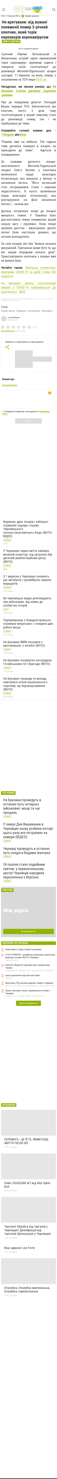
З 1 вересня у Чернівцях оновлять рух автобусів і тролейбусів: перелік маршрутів (27, 580)
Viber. (23, 135)
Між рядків (15, 910)
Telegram (8, 135)
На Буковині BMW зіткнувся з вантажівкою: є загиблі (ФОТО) (24, 644)
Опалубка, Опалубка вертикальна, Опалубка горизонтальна (27, 1289)
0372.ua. (41, 79)
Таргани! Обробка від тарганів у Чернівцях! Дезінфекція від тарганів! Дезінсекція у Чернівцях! (27, 1230)
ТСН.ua (4, 307)
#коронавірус (47, 311)
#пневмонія (21, 311)
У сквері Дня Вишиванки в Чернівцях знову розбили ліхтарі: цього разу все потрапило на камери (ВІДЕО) (28, 830)
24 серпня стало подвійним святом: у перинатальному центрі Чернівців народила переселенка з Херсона (24, 870)
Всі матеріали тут (28, 931)
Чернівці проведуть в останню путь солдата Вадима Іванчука (26, 850)
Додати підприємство (28, 1003)
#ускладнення (34, 311)
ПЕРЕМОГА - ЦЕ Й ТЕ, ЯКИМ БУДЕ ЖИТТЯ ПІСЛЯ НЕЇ (26, 1141)
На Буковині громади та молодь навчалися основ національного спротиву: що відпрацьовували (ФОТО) (25, 684)
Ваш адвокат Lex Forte (19, 1248)
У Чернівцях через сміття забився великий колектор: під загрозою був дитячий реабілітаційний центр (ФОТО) (27, 556)
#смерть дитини (8, 311)
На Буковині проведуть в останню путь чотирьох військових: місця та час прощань (22, 806)
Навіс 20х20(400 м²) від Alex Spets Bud (27, 1185)
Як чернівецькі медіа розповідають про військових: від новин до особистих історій (27, 601)
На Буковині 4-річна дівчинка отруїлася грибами (28, 91)
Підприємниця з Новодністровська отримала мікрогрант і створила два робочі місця (28, 623)
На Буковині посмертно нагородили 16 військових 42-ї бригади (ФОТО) (27, 662)
